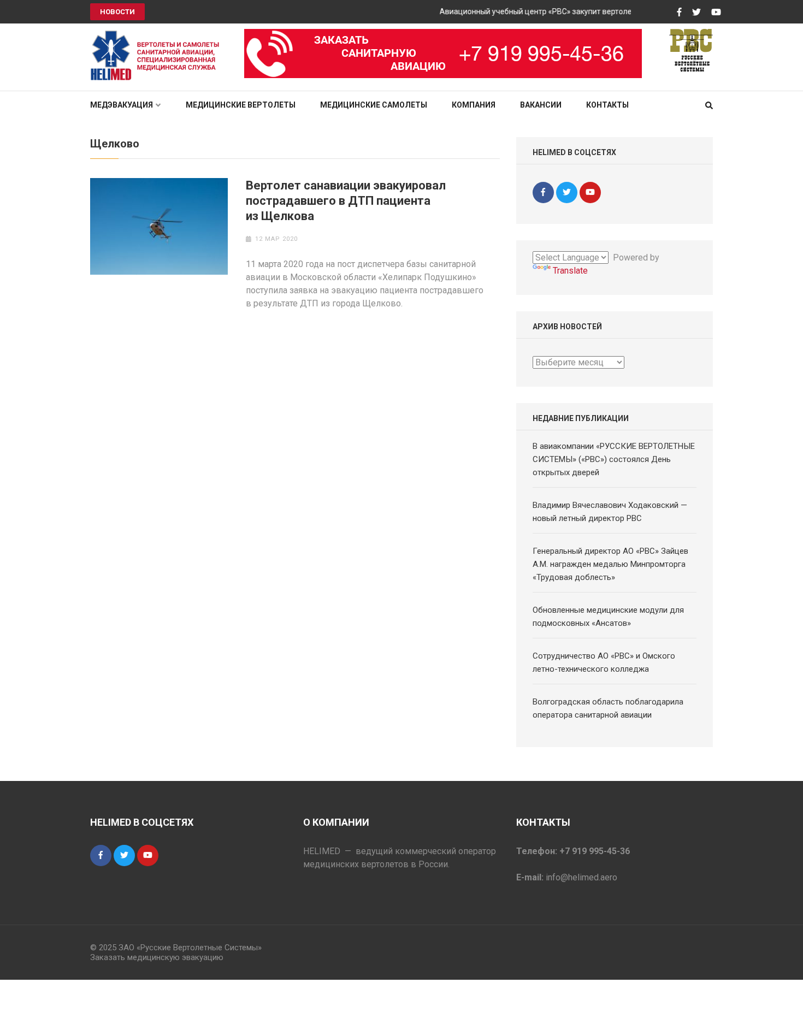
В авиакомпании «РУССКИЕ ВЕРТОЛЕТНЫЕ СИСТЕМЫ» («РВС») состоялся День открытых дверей (614, 459)
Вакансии (541, 104)
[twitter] (566, 192)
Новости (117, 12)
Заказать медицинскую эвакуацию (156, 957)
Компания (473, 104)
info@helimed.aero (581, 877)
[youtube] (590, 192)
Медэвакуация (121, 104)
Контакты (607, 104)
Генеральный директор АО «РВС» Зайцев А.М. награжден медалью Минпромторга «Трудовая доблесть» (610, 564)
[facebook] (543, 192)
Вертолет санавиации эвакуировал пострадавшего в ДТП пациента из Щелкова (346, 201)
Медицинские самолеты (373, 104)
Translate (570, 270)
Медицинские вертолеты (241, 104)
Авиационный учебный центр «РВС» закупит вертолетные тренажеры (557, 11)
